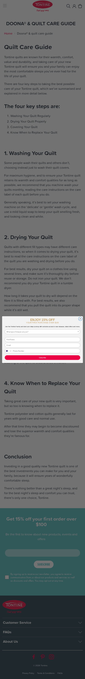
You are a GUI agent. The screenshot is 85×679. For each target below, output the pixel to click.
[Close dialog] (80, 318)
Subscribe (42, 357)
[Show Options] (78, 331)
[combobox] (42, 331)
